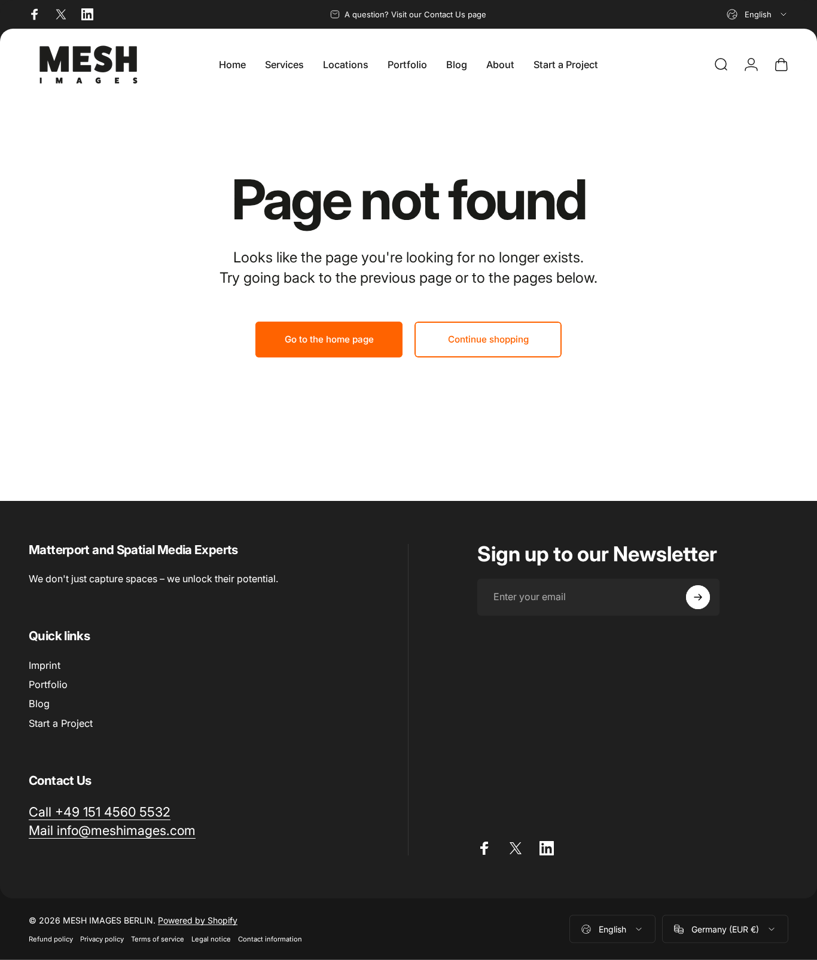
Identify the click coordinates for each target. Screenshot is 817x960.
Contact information (270, 939)
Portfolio (48, 684)
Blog (39, 704)
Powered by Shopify (197, 920)
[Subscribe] (698, 597)
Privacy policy (102, 939)
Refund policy (51, 939)
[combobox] (757, 14)
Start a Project (61, 723)
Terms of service (157, 939)
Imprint (44, 665)
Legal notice (211, 939)
